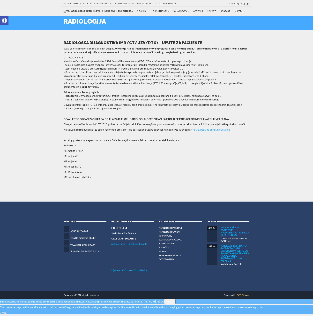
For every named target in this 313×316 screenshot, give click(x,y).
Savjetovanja (166, 259)
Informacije (165, 236)
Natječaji (198, 11)
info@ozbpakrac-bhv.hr (83, 237)
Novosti (211, 11)
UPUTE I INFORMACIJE (72, 4)
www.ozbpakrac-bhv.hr (82, 244)
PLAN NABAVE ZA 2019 (170, 255)
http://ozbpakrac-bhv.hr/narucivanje (210, 129)
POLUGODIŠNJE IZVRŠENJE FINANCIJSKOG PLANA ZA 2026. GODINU (235, 231)
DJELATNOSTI (160, 11)
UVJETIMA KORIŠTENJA (150, 301)
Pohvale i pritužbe (123, 4)
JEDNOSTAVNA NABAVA (170, 240)
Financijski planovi (169, 232)
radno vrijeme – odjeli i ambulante (129, 243)
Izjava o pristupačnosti (165, 4)
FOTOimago (243, 295)
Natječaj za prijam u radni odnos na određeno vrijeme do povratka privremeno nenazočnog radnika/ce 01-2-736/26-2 (235, 253)
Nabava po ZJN (166, 244)
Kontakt (225, 11)
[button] (4, 20)
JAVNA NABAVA (179, 11)
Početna (128, 11)
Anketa (238, 11)
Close (3, 312)
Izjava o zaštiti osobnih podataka (129, 270)
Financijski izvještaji (170, 228)
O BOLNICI (142, 11)
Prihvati (169, 301)
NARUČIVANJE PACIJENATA (98, 4)
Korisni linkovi (144, 4)
